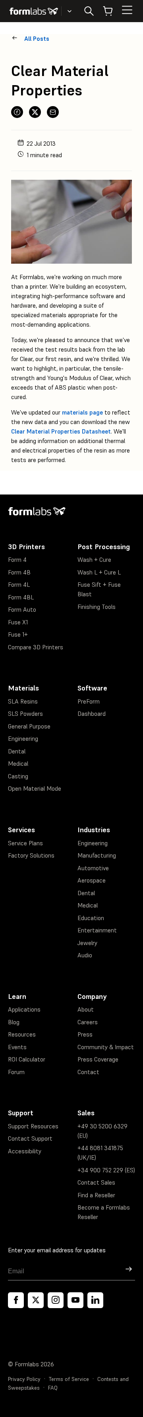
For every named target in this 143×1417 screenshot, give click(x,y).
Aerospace (91, 880)
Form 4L (19, 584)
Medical (18, 763)
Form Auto (22, 609)
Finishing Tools (96, 607)
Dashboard (91, 713)
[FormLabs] (34, 11)
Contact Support (30, 1138)
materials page (82, 412)
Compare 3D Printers (35, 647)
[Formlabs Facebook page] (16, 1300)
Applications (24, 1009)
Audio (84, 955)
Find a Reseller (96, 1195)
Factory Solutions (31, 855)
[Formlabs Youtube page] (75, 1300)
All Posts (36, 38)
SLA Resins (23, 701)
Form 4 (17, 559)
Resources (22, 1034)
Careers (87, 1022)
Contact (88, 1072)
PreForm (88, 701)
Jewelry (87, 943)
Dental (16, 751)
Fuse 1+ (18, 634)
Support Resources (33, 1126)
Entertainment (97, 930)
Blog (13, 1022)
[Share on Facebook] (17, 112)
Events (17, 1047)
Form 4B (19, 572)
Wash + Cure (94, 559)
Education (90, 918)
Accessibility (24, 1151)
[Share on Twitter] (35, 112)
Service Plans (25, 843)
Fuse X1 (18, 622)
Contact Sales (96, 1182)
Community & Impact (105, 1047)
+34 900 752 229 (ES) (106, 1170)
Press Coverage (97, 1059)
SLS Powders (25, 713)
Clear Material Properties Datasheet (61, 431)
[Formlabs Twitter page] (36, 1300)
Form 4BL (21, 597)
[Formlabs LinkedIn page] (95, 1300)
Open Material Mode (34, 788)
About (85, 1009)
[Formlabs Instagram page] (56, 1300)
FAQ (53, 1388)
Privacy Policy (24, 1379)
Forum (16, 1072)
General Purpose (29, 726)
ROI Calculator (26, 1059)
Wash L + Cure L (99, 572)
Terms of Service (69, 1379)
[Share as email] (53, 112)
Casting (18, 776)
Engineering (23, 738)
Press (85, 1034)
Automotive (93, 868)
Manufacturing (96, 855)
